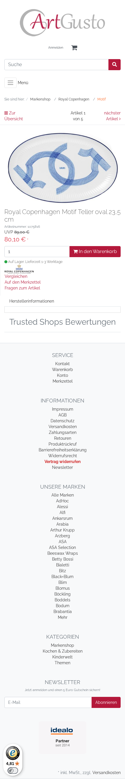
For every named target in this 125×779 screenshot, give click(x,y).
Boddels (62, 600)
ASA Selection (62, 547)
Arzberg (62, 536)
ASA (63, 541)
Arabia (62, 524)
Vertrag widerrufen (62, 461)
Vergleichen (16, 276)
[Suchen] (114, 64)
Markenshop (62, 645)
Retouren (62, 438)
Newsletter (62, 467)
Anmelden (55, 48)
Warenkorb (62, 369)
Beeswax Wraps (62, 553)
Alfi (62, 512)
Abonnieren (106, 702)
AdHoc (62, 501)
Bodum (62, 605)
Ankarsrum (62, 518)
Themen (62, 662)
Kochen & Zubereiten (63, 651)
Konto (62, 375)
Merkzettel (63, 381)
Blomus (63, 588)
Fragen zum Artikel (22, 288)
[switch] (13, 770)
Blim (62, 582)
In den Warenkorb (97, 251)
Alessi (62, 506)
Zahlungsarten (62, 432)
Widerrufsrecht (62, 455)
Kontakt (62, 363)
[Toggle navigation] (10, 82)
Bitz (62, 570)
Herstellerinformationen (31, 301)
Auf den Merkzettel (23, 282)
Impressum (62, 409)
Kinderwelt (62, 657)
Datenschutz (62, 420)
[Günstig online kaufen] (62, 23)
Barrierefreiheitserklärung (63, 450)
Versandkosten (63, 426)
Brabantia (62, 611)
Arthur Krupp (62, 530)
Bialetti (62, 565)
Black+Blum (62, 576)
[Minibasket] (74, 48)
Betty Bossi (62, 559)
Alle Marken (62, 495)
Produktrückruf (63, 444)
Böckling (62, 594)
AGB (62, 415)
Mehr (62, 617)
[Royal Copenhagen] (19, 268)
